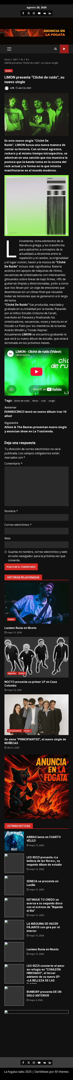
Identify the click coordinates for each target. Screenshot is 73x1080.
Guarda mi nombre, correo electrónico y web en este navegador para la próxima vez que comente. (37, 556)
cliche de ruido (22, 400)
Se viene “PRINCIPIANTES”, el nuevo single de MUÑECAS (36, 714)
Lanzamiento (14, 731)
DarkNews (42, 1072)
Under (8, 71)
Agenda (12, 673)
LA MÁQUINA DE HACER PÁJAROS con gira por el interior (14, 929)
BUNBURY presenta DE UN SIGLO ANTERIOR (14, 996)
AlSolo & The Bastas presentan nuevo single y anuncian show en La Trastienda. (35, 427)
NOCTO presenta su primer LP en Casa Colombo (36, 657)
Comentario (13, 463)
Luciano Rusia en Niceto (36, 603)
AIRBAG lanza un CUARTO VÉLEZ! (14, 841)
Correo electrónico (18, 525)
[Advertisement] (36, 32)
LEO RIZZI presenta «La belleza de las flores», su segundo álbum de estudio (14, 863)
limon (35, 400)
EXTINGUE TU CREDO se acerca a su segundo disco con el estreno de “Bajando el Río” (14, 907)
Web (7, 538)
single (52, 400)
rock (43, 400)
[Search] (55, 48)
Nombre (11, 511)
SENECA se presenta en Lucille (14, 885)
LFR (12, 88)
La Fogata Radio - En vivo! (64, 49)
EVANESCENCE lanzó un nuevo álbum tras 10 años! (35, 411)
